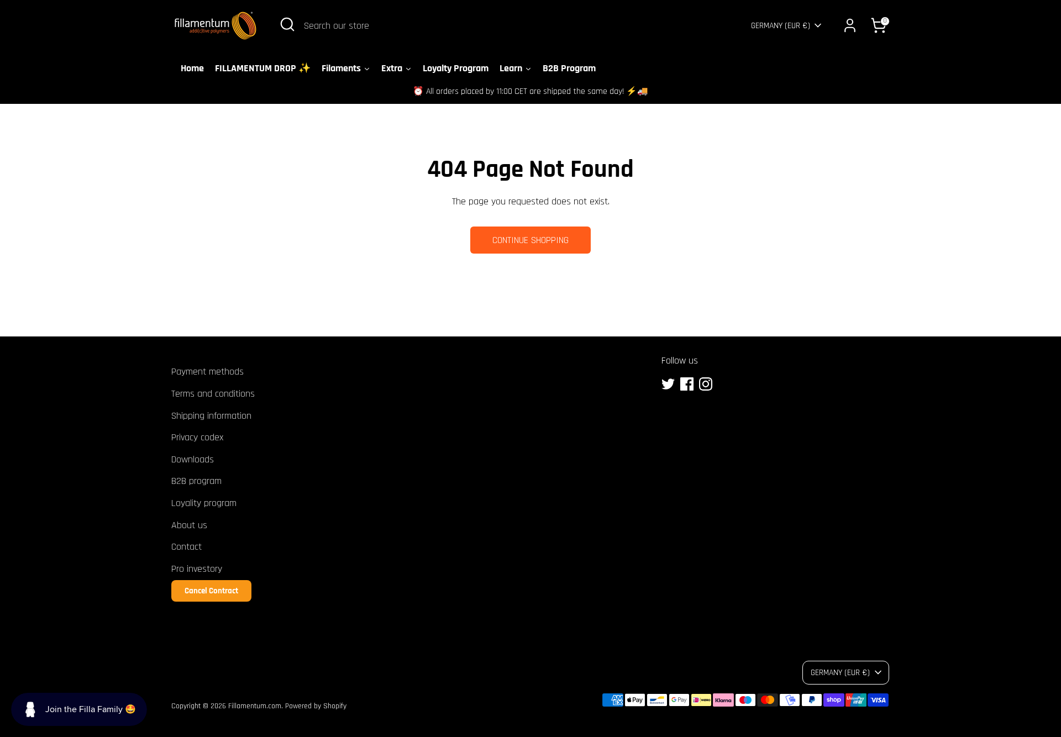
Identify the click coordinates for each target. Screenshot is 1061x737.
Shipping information (211, 415)
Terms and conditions (213, 393)
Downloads (192, 459)
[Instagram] (705, 384)
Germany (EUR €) (780, 25)
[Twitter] (668, 384)
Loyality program (204, 503)
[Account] (850, 25)
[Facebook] (687, 384)
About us (189, 525)
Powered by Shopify (315, 706)
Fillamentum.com (254, 706)
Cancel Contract (211, 591)
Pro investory (196, 568)
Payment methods (207, 371)
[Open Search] (287, 24)
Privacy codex (197, 437)
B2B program (196, 481)
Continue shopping (530, 240)
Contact (186, 546)
